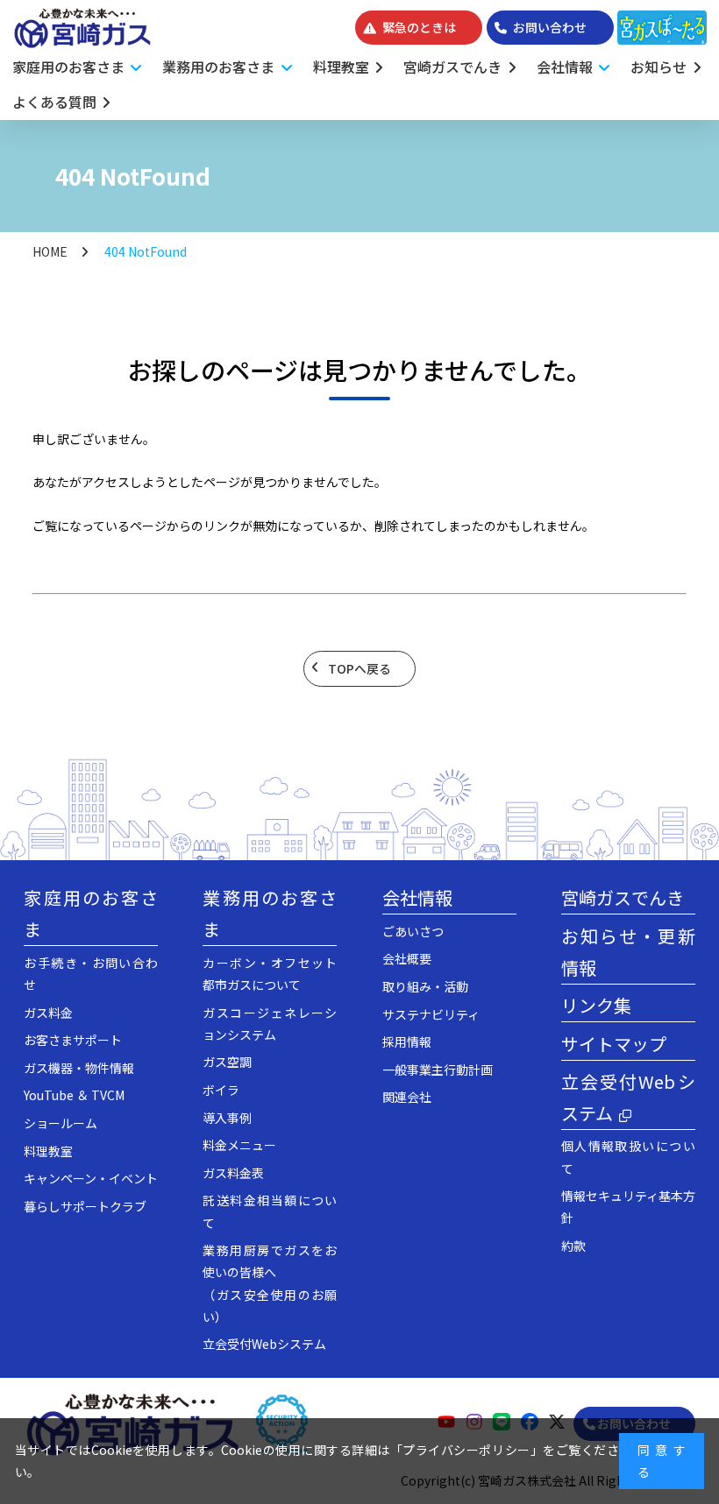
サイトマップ (613, 1043)
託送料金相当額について (270, 1211)
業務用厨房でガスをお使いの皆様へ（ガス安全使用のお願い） (270, 1283)
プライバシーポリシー (466, 1449)
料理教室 (341, 66)
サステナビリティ (431, 1014)
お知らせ (658, 66)
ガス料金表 (233, 1173)
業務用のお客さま (270, 913)
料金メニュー (239, 1145)
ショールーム (60, 1123)
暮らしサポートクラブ (85, 1206)
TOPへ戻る (359, 668)
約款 (573, 1245)
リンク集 (596, 1005)
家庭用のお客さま (91, 913)
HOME (50, 251)
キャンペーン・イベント (91, 1178)
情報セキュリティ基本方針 (628, 1206)
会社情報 (417, 897)
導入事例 (227, 1117)
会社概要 (406, 958)
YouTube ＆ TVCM (74, 1095)
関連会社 (406, 1096)
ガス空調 (227, 1061)
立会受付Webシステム (264, 1343)
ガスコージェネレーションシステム (270, 1023)
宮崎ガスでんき (452, 66)
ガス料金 (48, 1012)
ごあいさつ (413, 931)
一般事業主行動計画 (437, 1069)
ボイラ (221, 1089)
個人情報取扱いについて (628, 1156)
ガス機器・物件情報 (79, 1068)
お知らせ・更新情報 (628, 951)
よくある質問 (54, 101)
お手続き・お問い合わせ (91, 973)
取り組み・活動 (425, 986)
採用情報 (406, 1041)
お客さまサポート (73, 1040)
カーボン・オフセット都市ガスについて (270, 973)
